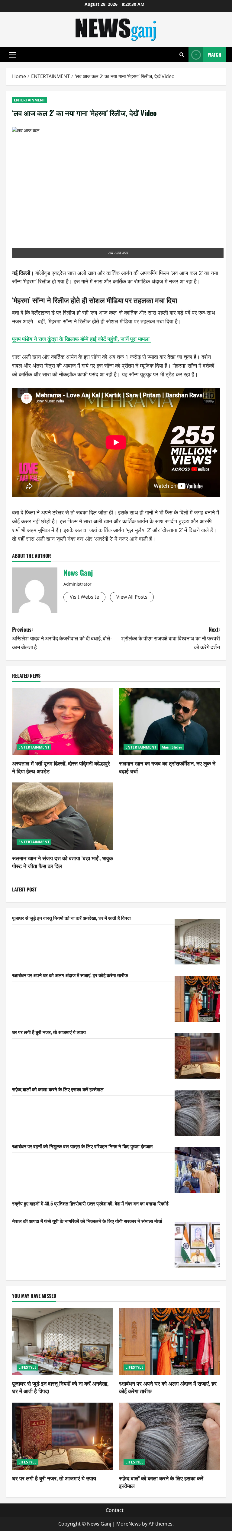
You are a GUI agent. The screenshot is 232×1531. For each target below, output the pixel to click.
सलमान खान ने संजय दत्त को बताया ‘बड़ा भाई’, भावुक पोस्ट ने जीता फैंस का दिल (62, 861)
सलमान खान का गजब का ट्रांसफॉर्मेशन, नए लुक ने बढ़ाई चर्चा (167, 767)
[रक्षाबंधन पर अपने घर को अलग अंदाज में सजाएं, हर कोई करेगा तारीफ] (197, 999)
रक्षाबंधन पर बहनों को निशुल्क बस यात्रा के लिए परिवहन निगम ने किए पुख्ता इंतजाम (82, 1146)
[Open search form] (181, 55)
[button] (12, 54)
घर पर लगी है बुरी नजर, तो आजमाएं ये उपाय (49, 1032)
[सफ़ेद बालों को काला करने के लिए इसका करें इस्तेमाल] (197, 1113)
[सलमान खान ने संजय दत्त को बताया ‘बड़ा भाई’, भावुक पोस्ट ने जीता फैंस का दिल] (62, 816)
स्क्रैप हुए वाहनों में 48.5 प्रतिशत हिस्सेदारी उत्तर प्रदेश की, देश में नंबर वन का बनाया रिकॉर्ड (90, 1203)
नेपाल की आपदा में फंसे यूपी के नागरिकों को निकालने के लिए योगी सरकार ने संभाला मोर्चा (87, 1221)
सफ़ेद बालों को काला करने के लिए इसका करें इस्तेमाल (58, 1089)
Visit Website (84, 597)
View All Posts (131, 597)
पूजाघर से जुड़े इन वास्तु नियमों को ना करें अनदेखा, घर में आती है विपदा (71, 917)
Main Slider (172, 747)
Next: (170, 638)
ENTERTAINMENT (29, 100)
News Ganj (78, 572)
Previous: (62, 638)
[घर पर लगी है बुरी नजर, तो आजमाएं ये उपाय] (197, 1056)
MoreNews (128, 1523)
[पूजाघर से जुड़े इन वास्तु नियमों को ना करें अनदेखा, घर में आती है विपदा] (197, 941)
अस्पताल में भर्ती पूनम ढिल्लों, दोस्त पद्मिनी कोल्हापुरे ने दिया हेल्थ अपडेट (61, 767)
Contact (115, 1510)
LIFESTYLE (27, 1367)
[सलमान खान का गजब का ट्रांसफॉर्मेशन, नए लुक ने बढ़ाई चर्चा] (169, 721)
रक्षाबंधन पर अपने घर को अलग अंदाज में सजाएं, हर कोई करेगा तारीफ (70, 975)
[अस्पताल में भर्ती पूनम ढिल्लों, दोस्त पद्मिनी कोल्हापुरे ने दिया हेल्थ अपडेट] (62, 721)
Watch (214, 54)
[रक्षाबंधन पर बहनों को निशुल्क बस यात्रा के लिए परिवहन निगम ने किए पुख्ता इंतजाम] (197, 1170)
